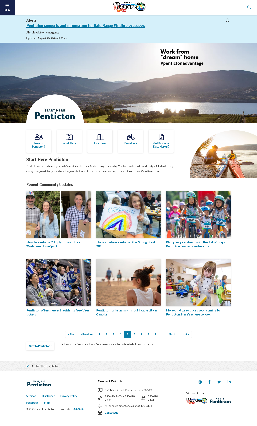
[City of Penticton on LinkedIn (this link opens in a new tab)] (229, 382)
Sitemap (31, 396)
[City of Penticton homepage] (129, 7)
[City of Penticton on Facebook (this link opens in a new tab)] (209, 382)
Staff (47, 402)
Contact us (111, 412)
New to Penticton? (40, 346)
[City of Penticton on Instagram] (200, 382)
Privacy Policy (68, 396)
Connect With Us (110, 381)
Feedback (32, 402)
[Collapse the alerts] (227, 20)
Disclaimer (48, 396)
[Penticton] (196, 401)
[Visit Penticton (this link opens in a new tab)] (220, 400)
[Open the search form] (249, 7)
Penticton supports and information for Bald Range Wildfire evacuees (85, 25)
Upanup (79, 409)
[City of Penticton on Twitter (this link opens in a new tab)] (219, 382)
